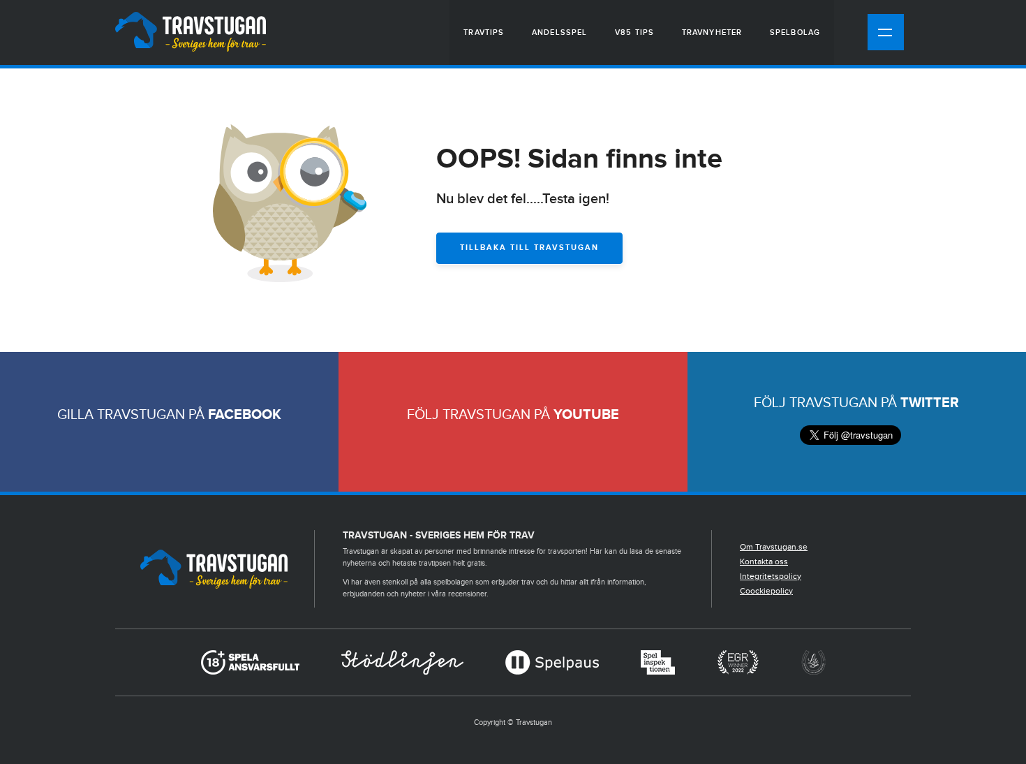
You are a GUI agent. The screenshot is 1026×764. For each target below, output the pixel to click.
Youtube (586, 414)
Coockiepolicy (766, 591)
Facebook (244, 414)
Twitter (929, 403)
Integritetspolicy (770, 576)
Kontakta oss (764, 561)
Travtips (483, 32)
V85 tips (634, 32)
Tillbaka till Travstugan (529, 247)
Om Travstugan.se (774, 547)
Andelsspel (559, 32)
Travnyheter (712, 32)
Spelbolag (795, 32)
